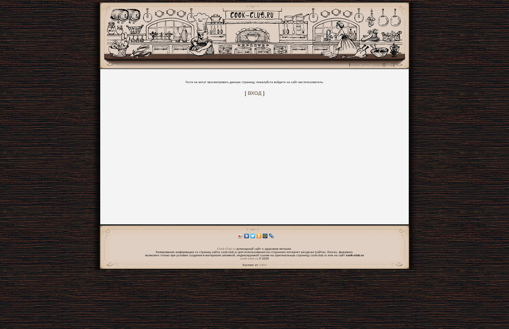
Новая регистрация (366, 65)
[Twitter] (253, 236)
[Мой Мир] (265, 236)
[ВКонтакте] (247, 236)
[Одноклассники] (259, 236)
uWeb (263, 265)
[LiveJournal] (271, 236)
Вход (389, 65)
